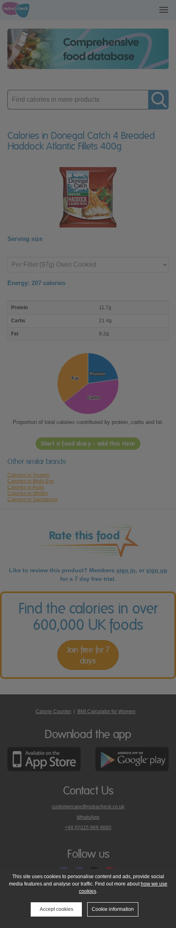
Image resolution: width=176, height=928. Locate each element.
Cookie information (113, 909)
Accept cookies (56, 909)
